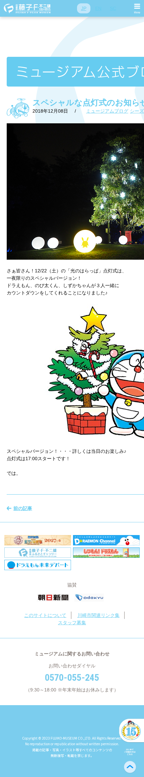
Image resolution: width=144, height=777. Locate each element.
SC (113, 8)
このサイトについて (45, 615)
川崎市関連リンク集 (98, 615)
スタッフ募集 (72, 622)
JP (83, 8)
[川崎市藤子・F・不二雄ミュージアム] (27, 8)
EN (98, 8)
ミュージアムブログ (107, 111)
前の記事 (22, 508)
